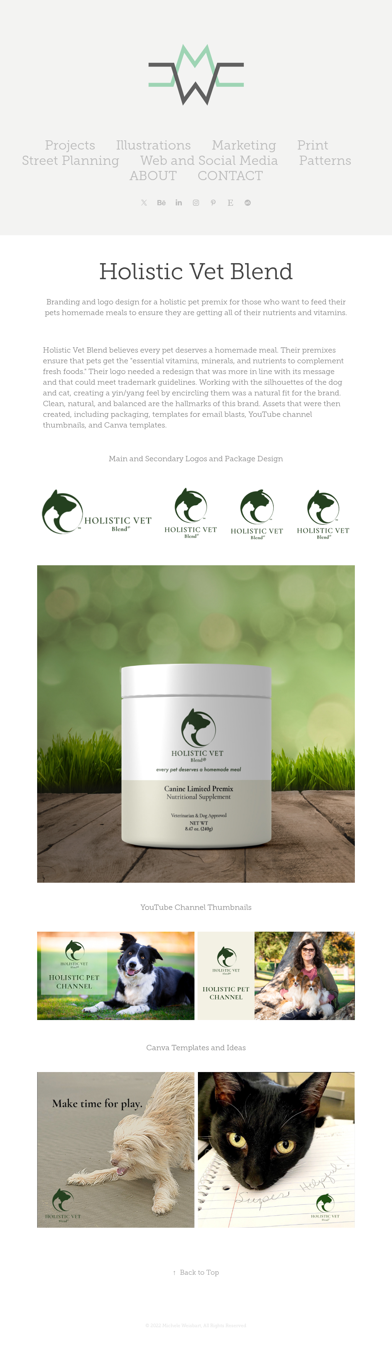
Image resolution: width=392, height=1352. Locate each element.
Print (312, 145)
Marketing (244, 145)
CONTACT (230, 176)
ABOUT (153, 176)
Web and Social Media (209, 160)
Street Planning (70, 160)
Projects (70, 145)
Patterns (325, 160)
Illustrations (153, 145)
